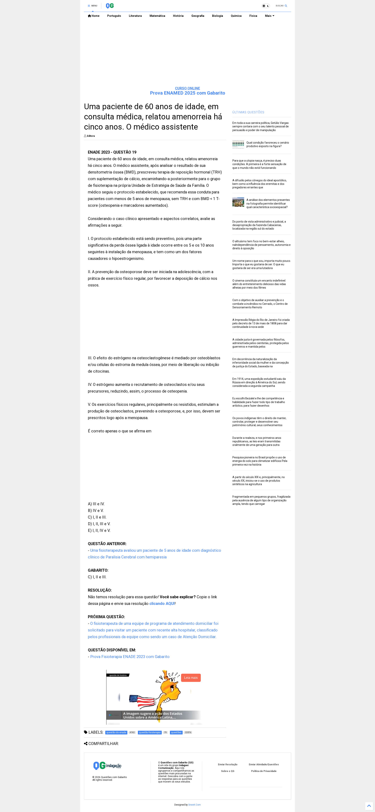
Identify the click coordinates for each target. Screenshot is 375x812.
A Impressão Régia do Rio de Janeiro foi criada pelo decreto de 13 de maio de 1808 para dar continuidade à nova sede (261, 323)
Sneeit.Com (194, 804)
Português (114, 15)
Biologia (217, 15)
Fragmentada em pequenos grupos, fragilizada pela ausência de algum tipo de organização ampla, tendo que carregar (261, 500)
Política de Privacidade (264, 771)
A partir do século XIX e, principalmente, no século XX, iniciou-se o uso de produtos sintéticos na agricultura (258, 481)
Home (95, 15)
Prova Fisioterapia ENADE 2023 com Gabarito (130, 656)
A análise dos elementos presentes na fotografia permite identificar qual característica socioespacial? (268, 203)
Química (236, 15)
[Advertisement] (187, 53)
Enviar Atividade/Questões (264, 764)
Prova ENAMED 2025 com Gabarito (187, 93)
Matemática (157, 15)
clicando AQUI (162, 603)
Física (253, 15)
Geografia (197, 15)
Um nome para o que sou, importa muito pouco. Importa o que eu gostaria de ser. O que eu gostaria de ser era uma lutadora (261, 264)
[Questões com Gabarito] (109, 7)
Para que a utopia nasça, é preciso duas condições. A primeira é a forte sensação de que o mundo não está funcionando (259, 164)
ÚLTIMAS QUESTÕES (248, 112)
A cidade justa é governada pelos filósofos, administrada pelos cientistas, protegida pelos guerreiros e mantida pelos (260, 343)
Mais (268, 15)
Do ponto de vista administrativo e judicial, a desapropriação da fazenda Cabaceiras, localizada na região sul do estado (259, 225)
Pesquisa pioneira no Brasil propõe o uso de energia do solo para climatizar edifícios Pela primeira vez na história (259, 461)
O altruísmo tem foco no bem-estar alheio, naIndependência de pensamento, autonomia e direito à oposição (261, 245)
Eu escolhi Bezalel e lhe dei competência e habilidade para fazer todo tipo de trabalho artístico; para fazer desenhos (258, 402)
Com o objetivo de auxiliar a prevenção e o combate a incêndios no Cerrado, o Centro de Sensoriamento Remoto (260, 304)
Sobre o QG (227, 771)
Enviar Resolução (228, 764)
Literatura (135, 15)
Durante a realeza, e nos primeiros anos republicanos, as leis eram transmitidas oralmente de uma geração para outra (256, 441)
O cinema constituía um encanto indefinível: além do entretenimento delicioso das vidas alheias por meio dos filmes (259, 284)
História (178, 15)
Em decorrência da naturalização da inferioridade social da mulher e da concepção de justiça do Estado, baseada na (260, 363)
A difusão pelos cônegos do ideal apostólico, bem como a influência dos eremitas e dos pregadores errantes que (259, 184)
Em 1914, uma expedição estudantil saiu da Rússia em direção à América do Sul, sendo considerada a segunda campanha (259, 382)
